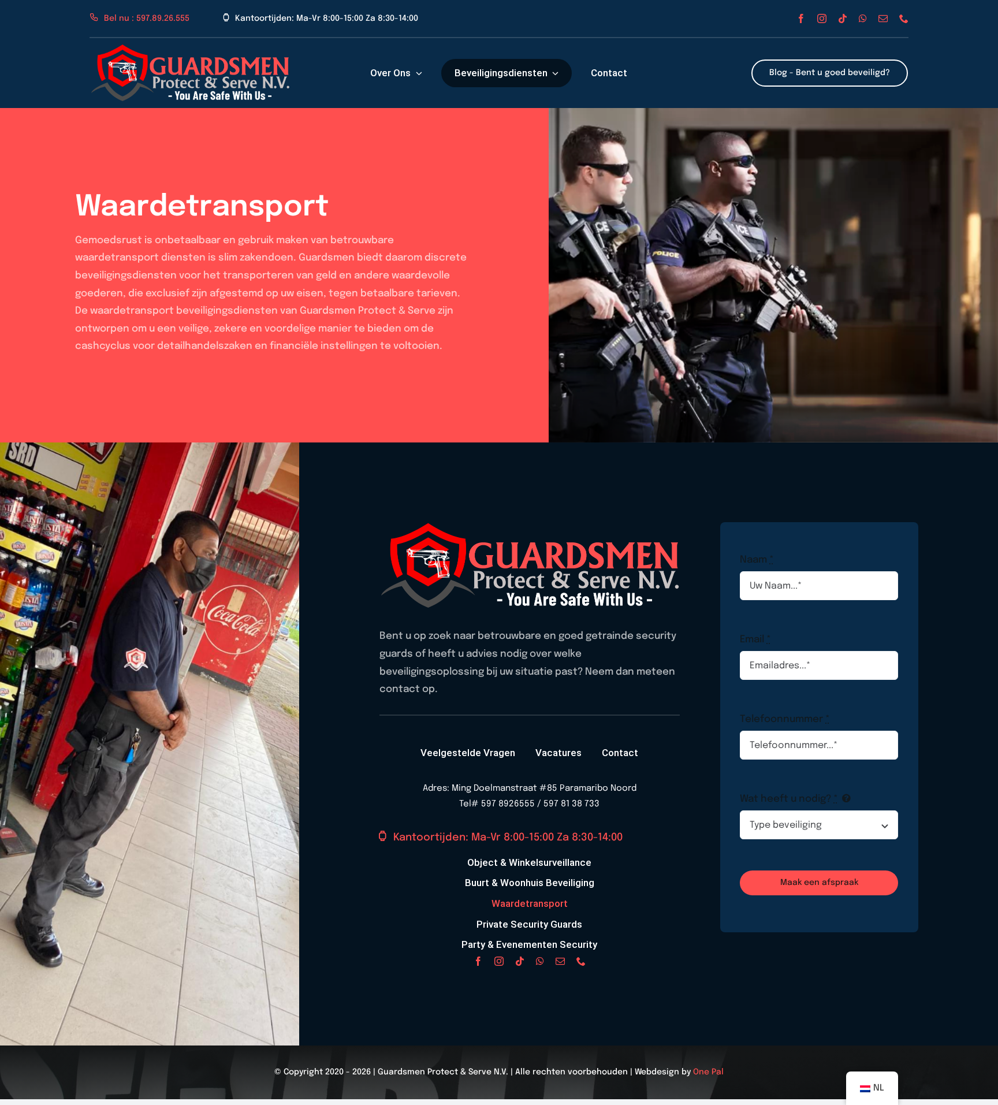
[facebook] (801, 18)
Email (755, 640)
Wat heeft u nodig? (789, 799)
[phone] (903, 18)
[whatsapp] (863, 18)
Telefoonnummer (785, 719)
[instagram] (821, 18)
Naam (757, 560)
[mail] (883, 18)
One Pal (708, 1072)
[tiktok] (842, 18)
